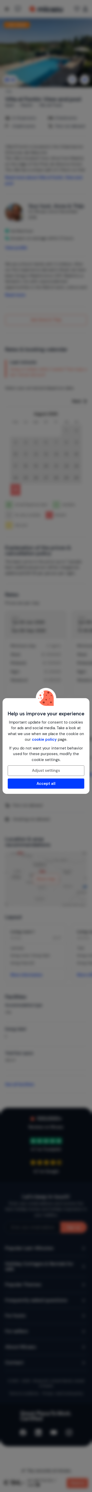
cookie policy (44, 739)
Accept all (46, 783)
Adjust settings (46, 770)
